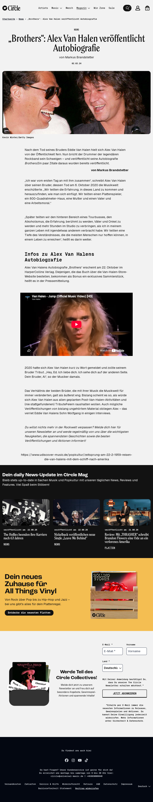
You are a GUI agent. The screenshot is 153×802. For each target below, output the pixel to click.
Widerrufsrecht (71, 784)
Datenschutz (110, 784)
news (6, 544)
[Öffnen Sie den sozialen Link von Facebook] (66, 760)
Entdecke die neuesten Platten (29, 612)
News (21, 19)
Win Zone (99, 8)
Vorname (130, 644)
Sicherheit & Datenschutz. (128, 721)
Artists (43, 8)
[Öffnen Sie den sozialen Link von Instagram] (73, 760)
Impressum (126, 784)
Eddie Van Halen (79, 149)
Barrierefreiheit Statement (55, 788)
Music (55, 8)
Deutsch (142, 786)
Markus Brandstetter (112, 170)
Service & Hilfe (49, 784)
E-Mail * (107, 644)
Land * (106, 661)
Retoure (88, 784)
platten (110, 547)
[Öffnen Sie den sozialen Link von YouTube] (79, 760)
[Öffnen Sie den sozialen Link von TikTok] (86, 760)
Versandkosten (13, 784)
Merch (69, 8)
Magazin (81, 8)
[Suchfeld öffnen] (127, 8)
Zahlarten (30, 784)
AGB (98, 784)
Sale (111, 8)
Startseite (8, 19)
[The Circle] (11, 8)
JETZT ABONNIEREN (124, 693)
